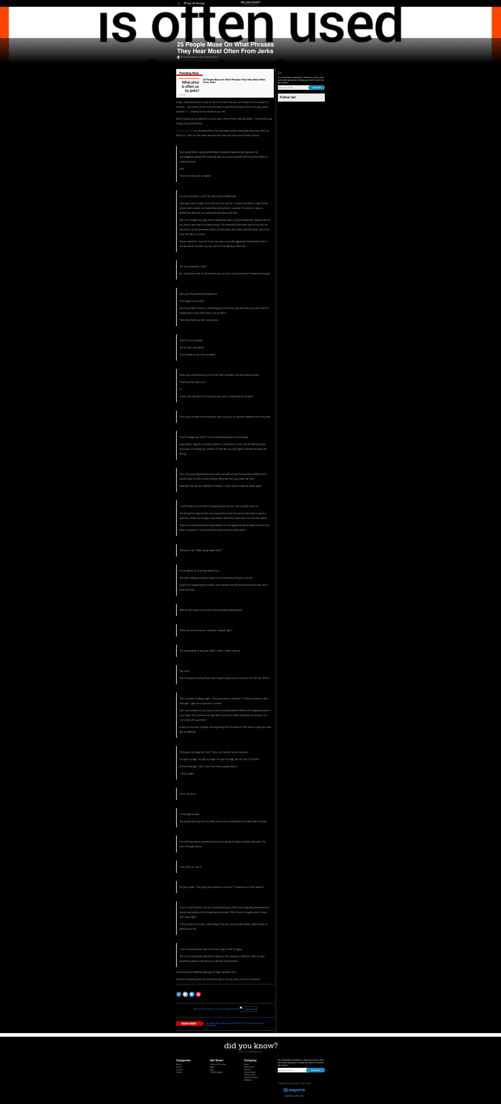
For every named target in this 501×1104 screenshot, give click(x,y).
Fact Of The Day (195, 3)
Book (212, 1067)
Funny (178, 1067)
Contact (247, 1069)
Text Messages (216, 1072)
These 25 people (185, 130)
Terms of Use (249, 1074)
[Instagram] (314, 3)
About (246, 1064)
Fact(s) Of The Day (218, 1064)
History (179, 1072)
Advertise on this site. (294, 1096)
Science (179, 1069)
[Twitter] (309, 3)
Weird (178, 1064)
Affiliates (248, 1080)
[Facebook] (304, 3)
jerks (187, 111)
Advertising (249, 1067)
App (212, 1069)
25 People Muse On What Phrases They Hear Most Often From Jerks (234, 81)
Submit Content (251, 1077)
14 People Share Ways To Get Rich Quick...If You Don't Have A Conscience (235, 1024)
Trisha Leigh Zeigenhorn (190, 57)
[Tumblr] (319, 3)
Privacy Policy (250, 1072)
